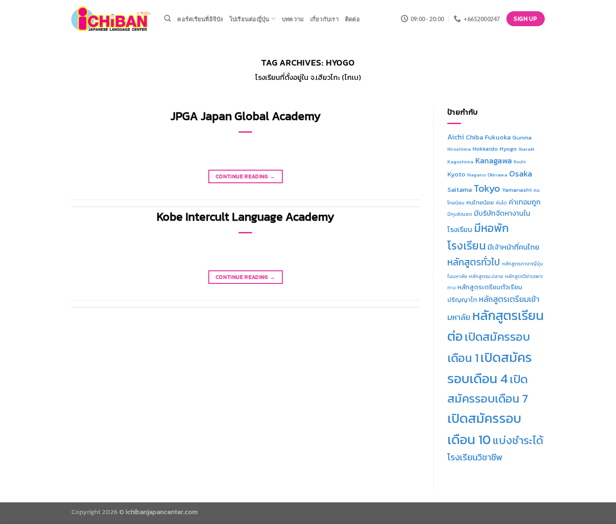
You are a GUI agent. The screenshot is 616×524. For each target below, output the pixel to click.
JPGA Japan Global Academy (245, 116)
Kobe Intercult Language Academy (245, 216)
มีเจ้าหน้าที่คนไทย (513, 247)
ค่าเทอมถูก (525, 202)
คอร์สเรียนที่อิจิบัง (200, 19)
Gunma (522, 137)
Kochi (520, 161)
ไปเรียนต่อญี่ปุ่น (250, 19)
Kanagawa (493, 161)
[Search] (167, 18)
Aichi (455, 137)
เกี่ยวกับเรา (324, 19)
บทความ (293, 19)
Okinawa (497, 174)
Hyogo (508, 148)
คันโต (501, 202)
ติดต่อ (352, 19)
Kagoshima (460, 161)
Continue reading (246, 176)
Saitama (459, 190)
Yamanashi (517, 189)
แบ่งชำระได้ (517, 440)
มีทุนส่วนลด (459, 214)
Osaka (520, 173)
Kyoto (456, 174)
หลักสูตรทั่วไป (473, 262)
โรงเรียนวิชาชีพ (474, 457)
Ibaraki (526, 149)
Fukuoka (497, 137)
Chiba (474, 137)
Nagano (476, 174)
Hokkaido (485, 148)
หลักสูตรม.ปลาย (486, 276)
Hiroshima (459, 149)
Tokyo (486, 188)
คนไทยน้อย (480, 202)
